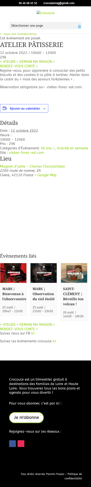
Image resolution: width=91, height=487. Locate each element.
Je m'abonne (26, 417)
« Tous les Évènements (18, 34)
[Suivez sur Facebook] (12, 443)
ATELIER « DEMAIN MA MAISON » (27, 62)
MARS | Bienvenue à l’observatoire (14, 293)
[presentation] (13, 282)
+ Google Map (45, 175)
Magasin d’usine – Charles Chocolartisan (32, 166)
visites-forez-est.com (26, 153)
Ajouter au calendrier (25, 108)
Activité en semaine (72, 148)
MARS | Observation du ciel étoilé (44, 293)
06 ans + (48, 148)
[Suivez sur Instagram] (21, 443)
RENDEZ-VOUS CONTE (19, 66)
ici (32, 333)
